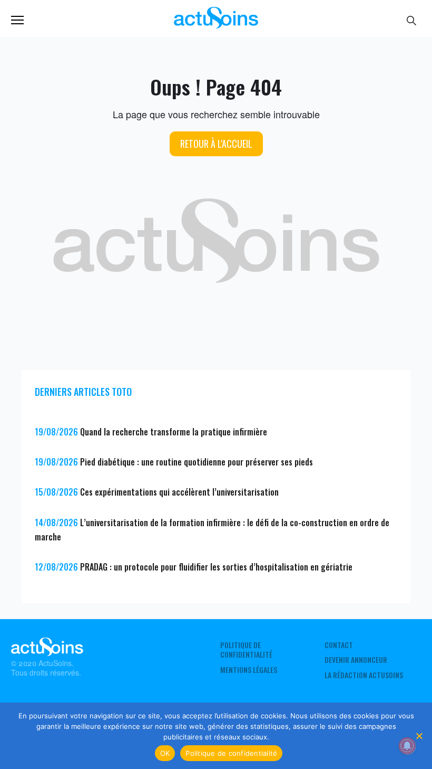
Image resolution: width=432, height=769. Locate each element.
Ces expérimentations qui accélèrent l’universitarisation (179, 492)
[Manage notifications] (407, 745)
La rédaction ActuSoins (364, 675)
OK (165, 753)
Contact (339, 645)
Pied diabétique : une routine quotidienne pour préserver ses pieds (196, 461)
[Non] (419, 735)
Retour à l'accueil (216, 143)
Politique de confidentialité (246, 649)
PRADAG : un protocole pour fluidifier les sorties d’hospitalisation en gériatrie (216, 567)
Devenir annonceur (356, 659)
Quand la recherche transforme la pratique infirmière (173, 431)
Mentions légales (248, 670)
